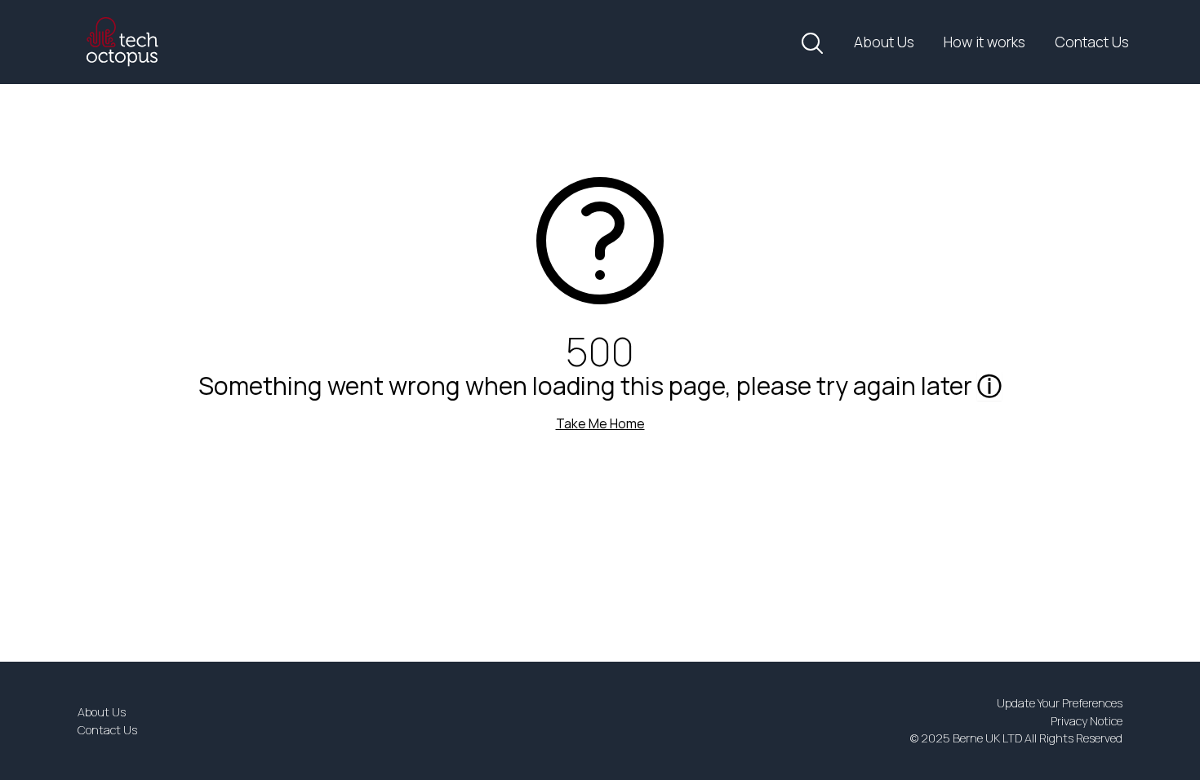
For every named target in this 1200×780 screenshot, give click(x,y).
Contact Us (1092, 41)
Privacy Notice (1086, 721)
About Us (884, 41)
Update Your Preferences (1059, 703)
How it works (984, 41)
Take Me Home (600, 423)
